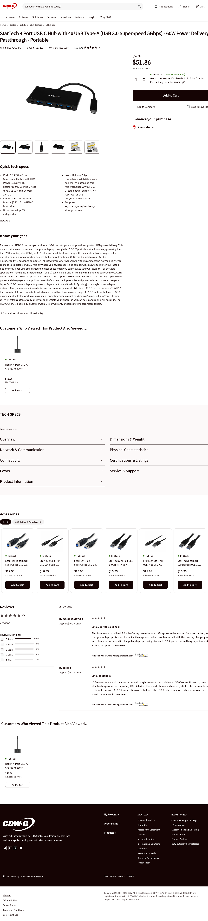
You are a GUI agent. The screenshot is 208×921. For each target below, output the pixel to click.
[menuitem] (156, 6)
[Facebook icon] (5, 848)
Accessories (143, 127)
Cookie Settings (10, 914)
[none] (9, 17)
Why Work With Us (146, 820)
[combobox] (77, 6)
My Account (110, 814)
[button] (199, 6)
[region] (104, 366)
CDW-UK (130, 876)
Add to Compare (146, 106)
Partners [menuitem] (79, 17)
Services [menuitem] (51, 17)
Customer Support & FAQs (184, 820)
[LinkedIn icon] (10, 848)
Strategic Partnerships (148, 857)
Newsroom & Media (147, 853)
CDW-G (113, 876)
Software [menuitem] (23, 17)
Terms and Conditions (13, 909)
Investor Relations (146, 839)
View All (4, 220)
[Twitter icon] (15, 848)
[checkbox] (134, 106)
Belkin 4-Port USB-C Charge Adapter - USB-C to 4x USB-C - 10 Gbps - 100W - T (16, 766)
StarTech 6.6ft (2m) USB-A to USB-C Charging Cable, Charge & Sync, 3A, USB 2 (50, 563)
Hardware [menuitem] (9, 17)
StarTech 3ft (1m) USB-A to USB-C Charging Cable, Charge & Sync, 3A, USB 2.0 (153, 563)
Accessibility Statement (149, 829)
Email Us (39, 876)
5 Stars (9, 639)
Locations (142, 848)
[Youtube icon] (21, 848)
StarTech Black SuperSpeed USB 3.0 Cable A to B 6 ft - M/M (86, 563)
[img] (90, 47)
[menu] (163, 6)
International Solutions (149, 843)
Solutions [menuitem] (37, 17)
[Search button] (139, 6)
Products (109, 832)
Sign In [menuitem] (186, 6)
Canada (121, 876)
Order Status (111, 823)
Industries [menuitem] (65, 17)
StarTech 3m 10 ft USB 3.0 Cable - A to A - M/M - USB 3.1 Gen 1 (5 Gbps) (121, 563)
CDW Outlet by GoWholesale (185, 843)
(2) (99, 47)
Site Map (7, 895)
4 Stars (9, 644)
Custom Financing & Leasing (185, 829)
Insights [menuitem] (92, 17)
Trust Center (144, 862)
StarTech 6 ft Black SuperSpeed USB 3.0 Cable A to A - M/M (188, 563)
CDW (106, 876)
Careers (141, 834)
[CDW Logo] (9, 6)
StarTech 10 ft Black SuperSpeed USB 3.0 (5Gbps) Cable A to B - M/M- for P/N (17, 563)
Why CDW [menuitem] (105, 17)
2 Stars (9, 654)
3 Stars (9, 649)
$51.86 (142, 62)
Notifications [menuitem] (166, 6)
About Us (142, 825)
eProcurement (178, 825)
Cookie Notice (9, 905)
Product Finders (179, 839)
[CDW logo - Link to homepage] (9, 6)
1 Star (9, 660)
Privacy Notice (10, 900)
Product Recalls (179, 834)
